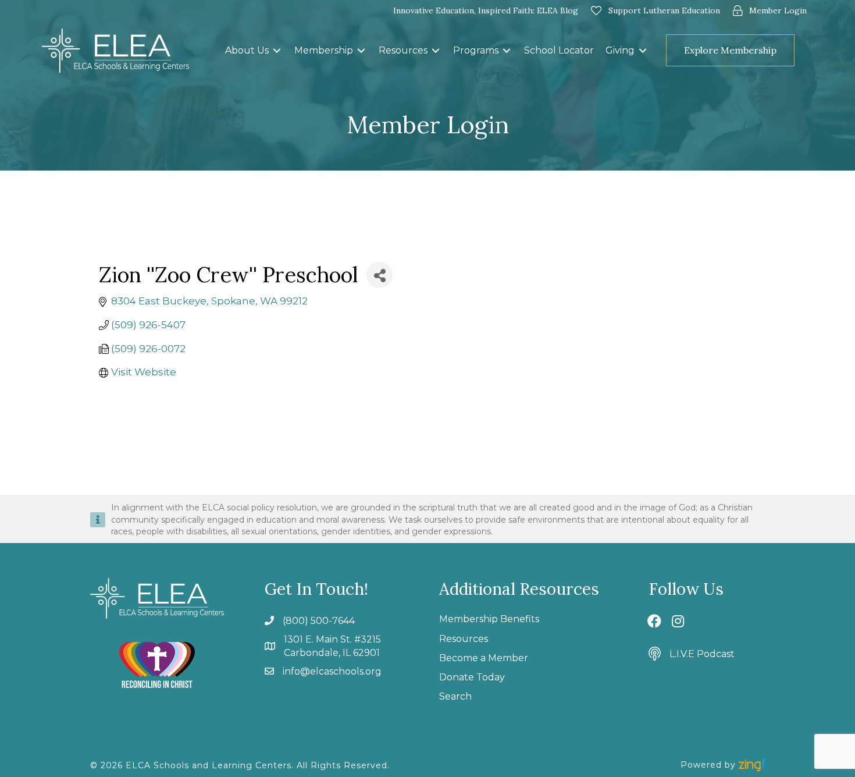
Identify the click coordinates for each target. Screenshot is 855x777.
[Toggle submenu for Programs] (507, 50)
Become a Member (483, 658)
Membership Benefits (489, 619)
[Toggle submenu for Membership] (361, 50)
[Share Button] (379, 275)
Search (455, 696)
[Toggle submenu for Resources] (436, 50)
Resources (463, 638)
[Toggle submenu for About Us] (277, 50)
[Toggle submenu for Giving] (643, 50)
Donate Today (472, 677)
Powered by (710, 765)
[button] (804, 50)
